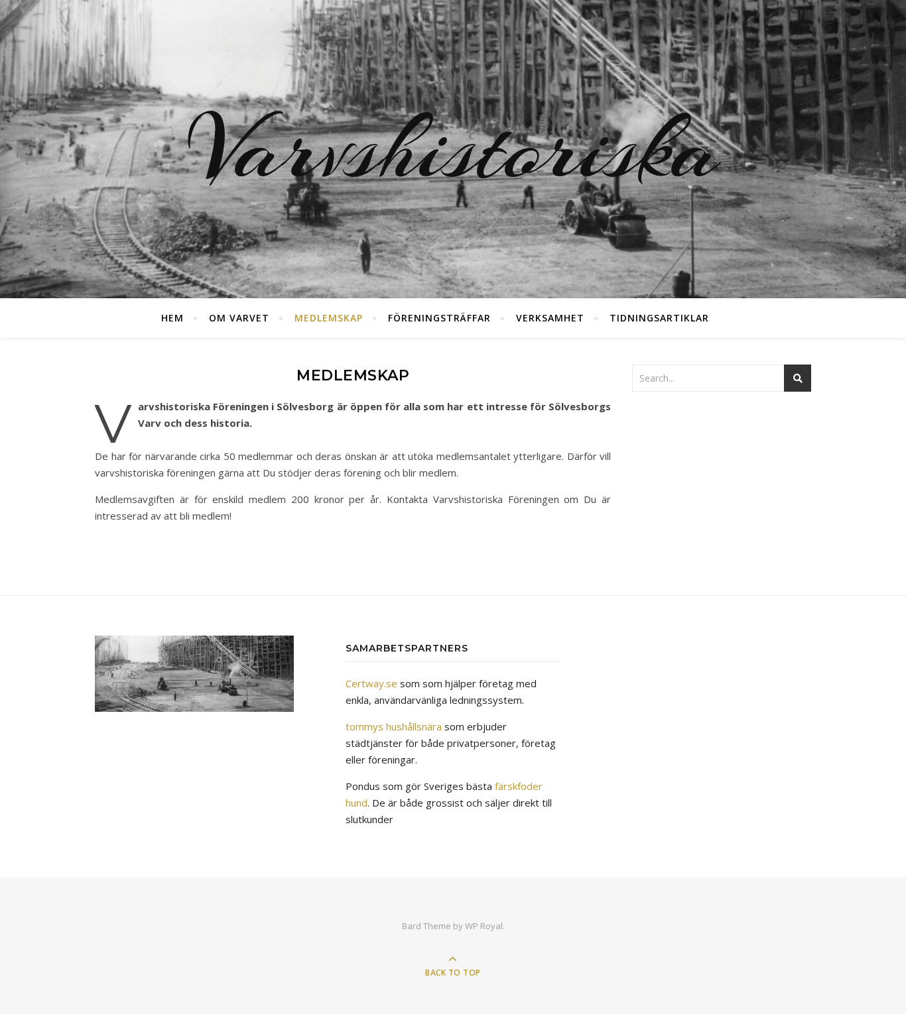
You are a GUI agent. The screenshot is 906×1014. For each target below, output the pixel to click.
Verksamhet (550, 317)
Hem (172, 317)
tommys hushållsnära (394, 726)
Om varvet (239, 317)
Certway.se (371, 683)
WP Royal (484, 926)
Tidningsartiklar (659, 317)
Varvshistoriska (453, 149)
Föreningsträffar (439, 317)
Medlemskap (328, 317)
